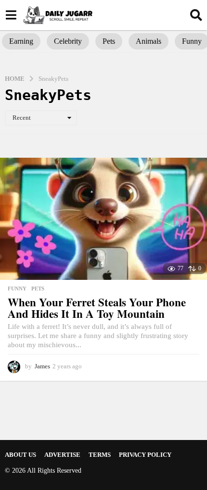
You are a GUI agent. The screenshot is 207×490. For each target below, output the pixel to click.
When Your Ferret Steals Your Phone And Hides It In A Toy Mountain (97, 308)
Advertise (62, 454)
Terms (100, 454)
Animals (148, 41)
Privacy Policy (145, 454)
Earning (21, 41)
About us (20, 454)
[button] (11, 15)
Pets (109, 41)
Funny (17, 288)
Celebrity (68, 41)
